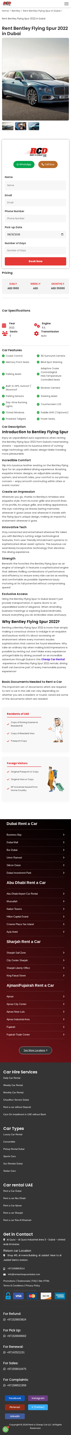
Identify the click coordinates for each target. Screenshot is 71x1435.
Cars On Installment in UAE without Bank (24, 1114)
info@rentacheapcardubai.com (24, 1274)
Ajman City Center (16, 1004)
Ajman (10, 996)
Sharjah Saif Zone (16, 952)
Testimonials (23, 1281)
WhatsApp (25, 164)
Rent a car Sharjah (13, 1212)
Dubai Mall (12, 842)
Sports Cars (9, 1156)
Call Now (49, 164)
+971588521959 (16, 1385)
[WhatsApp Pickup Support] (5, 1336)
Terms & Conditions (13, 1285)
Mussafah (12, 901)
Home (5, 10)
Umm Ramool (14, 857)
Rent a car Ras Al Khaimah (17, 1220)
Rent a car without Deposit (17, 1107)
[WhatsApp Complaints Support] (5, 1385)
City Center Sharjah (17, 960)
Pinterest (15, 1407)
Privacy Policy (33, 1285)
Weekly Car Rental (13, 1085)
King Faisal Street (16, 975)
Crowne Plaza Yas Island (20, 924)
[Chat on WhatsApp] (5, 1429)
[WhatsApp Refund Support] (5, 1319)
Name (9, 177)
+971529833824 (16, 1319)
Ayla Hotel (12, 931)
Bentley (16, 10)
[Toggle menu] (66, 4)
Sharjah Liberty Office (18, 967)
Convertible (9, 1141)
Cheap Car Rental (53, 659)
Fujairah (11, 1026)
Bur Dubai (12, 850)
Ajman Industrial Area (18, 1019)
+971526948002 (16, 1336)
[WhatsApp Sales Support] (5, 1369)
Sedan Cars (9, 1171)
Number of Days (15, 243)
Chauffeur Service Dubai (16, 1099)
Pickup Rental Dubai (13, 1149)
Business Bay (14, 834)
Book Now (35, 261)
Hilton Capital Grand (17, 916)
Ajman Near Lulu (16, 1011)
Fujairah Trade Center (18, 1034)
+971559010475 (16, 1369)
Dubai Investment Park (19, 872)
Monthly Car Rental (13, 1092)
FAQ (34, 1281)
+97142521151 (16, 1352)
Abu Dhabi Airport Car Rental (22, 893)
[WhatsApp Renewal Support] (5, 1352)
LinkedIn (15, 1416)
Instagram (38, 1398)
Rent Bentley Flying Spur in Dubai (41, 10)
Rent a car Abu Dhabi (14, 1198)
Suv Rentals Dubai (13, 1163)
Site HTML (44, 1281)
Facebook (15, 1398)
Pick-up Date (13, 227)
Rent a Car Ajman (12, 1205)
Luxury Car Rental (12, 1134)
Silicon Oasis (14, 865)
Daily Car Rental (11, 1078)
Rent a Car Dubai (12, 1191)
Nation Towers (14, 909)
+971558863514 (16, 1268)
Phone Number (14, 211)
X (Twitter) (38, 1407)
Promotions (9, 1281)
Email (8, 195)
